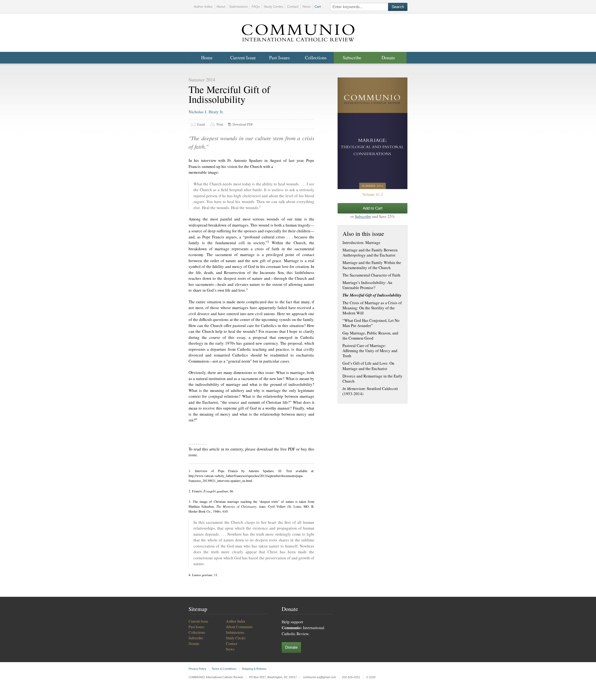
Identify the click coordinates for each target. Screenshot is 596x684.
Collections (316, 57)
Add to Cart (373, 208)
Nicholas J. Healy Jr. (206, 111)
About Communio (239, 626)
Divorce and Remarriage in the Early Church (372, 379)
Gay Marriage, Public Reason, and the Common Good (370, 335)
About (221, 6)
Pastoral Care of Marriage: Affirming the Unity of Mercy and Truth (369, 350)
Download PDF (243, 124)
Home (207, 57)
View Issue (372, 133)
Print (220, 124)
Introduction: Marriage (361, 242)
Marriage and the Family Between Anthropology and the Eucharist (370, 252)
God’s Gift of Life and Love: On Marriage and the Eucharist (368, 366)
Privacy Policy (197, 669)
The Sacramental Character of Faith (371, 275)
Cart (318, 6)
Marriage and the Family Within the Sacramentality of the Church (371, 265)
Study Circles (273, 6)
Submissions (238, 6)
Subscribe (352, 57)
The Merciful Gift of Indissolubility (371, 295)
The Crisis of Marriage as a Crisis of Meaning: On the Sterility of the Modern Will (372, 308)
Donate (388, 57)
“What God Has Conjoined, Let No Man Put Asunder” (371, 323)
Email (201, 124)
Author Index (203, 6)
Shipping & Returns (254, 669)
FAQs (256, 6)
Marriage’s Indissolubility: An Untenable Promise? (367, 285)
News (306, 6)
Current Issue (243, 57)
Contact (292, 6)
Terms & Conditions (224, 669)
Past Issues (279, 57)
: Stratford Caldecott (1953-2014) (370, 391)
